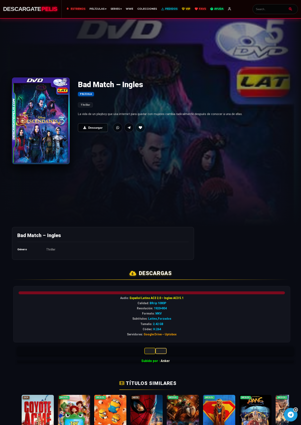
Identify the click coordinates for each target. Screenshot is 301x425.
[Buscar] (290, 9)
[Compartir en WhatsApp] (117, 127)
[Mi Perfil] (229, 9)
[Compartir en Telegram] (129, 127)
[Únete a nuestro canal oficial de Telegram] (290, 414)
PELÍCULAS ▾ (97, 8)
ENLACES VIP (149, 351)
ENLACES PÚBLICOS (161, 351)
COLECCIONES (147, 8)
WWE (129, 8)
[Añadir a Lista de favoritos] (140, 127)
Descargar (95, 127)
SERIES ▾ (116, 8)
